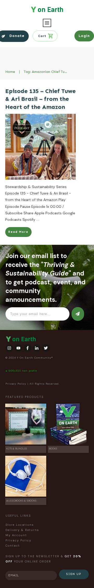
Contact (12, 545)
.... (37, 219)
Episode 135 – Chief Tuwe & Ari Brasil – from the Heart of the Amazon (40, 99)
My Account (16, 535)
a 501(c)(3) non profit (21, 370)
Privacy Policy (15, 383)
